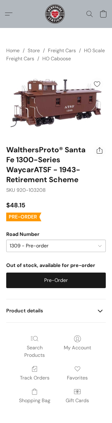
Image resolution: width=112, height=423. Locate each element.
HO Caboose (56, 58)
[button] (56, 14)
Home (13, 50)
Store (34, 50)
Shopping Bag (34, 400)
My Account (77, 347)
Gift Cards (77, 400)
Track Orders (34, 378)
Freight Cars (62, 50)
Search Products (34, 351)
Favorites (77, 378)
